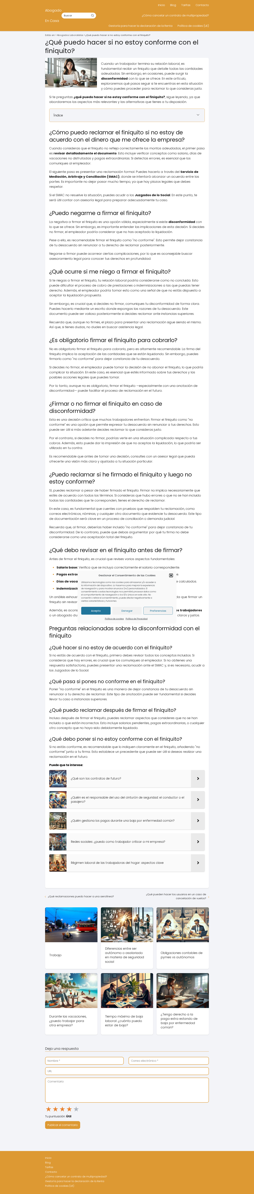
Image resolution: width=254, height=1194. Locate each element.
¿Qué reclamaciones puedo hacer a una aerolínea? (81, 896)
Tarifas (185, 5)
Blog (173, 5)
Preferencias (158, 611)
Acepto (96, 611)
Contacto (202, 5)
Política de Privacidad (137, 618)
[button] (171, 575)
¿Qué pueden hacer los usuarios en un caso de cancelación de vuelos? (176, 896)
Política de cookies (114, 618)
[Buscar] (92, 15)
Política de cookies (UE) (193, 26)
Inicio (161, 5)
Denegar (127, 611)
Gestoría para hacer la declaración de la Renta (140, 26)
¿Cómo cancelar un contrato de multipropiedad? (175, 15)
